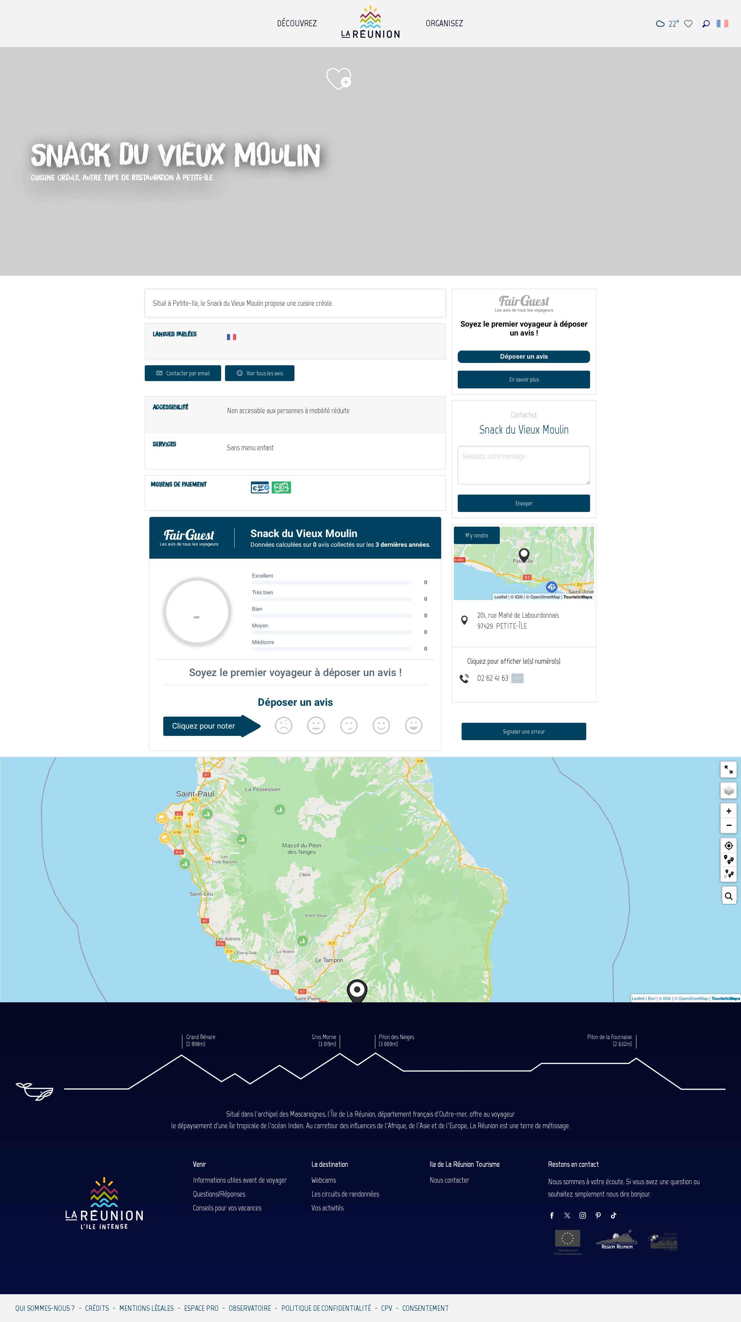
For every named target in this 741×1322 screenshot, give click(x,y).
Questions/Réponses (219, 1194)
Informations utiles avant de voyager (240, 1180)
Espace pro (201, 1308)
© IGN (665, 998)
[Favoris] (689, 23)
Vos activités (327, 1208)
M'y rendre (476, 535)
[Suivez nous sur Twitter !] (571, 1216)
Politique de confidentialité (326, 1308)
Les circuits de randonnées (345, 1194)
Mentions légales (146, 1308)
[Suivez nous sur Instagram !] (586, 1216)
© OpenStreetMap (691, 998)
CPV (386, 1308)
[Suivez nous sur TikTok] (617, 1216)
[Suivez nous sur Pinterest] (602, 1216)
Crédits (97, 1308)
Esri (651, 998)
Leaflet (638, 998)
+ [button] (728, 811)
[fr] (723, 23)
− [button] (729, 825)
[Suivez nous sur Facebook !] (555, 1216)
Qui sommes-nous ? (45, 1308)
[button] (706, 24)
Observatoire (250, 1308)
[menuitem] (297, 21)
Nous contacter (449, 1180)
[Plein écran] (729, 769)
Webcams (323, 1180)
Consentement (426, 1308)
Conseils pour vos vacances (227, 1208)
